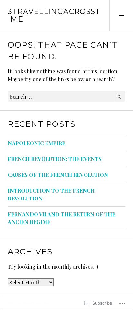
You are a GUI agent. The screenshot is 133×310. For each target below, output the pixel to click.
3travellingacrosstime (54, 15)
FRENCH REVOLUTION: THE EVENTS (55, 158)
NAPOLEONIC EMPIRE (36, 143)
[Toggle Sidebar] (121, 15)
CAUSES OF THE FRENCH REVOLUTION (58, 174)
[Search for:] (66, 96)
